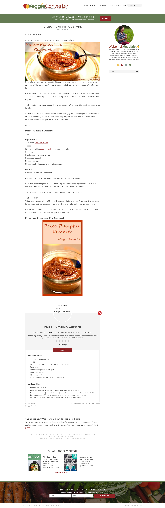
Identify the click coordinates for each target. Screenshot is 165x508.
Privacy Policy (62, 472)
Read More (124, 62)
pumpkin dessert (69, 438)
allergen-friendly (44, 434)
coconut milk (45, 149)
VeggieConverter (45, 6)
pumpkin (59, 438)
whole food (72, 436)
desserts (63, 434)
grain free (79, 434)
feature (52, 438)
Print (62, 350)
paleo (50, 436)
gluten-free (71, 434)
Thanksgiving (80, 438)
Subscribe (104, 495)
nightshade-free (90, 434)
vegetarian (64, 436)
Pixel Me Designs (136, 505)
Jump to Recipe (34, 34)
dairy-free (55, 434)
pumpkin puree (41, 143)
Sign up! (105, 18)
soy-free (56, 436)
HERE (27, 428)
